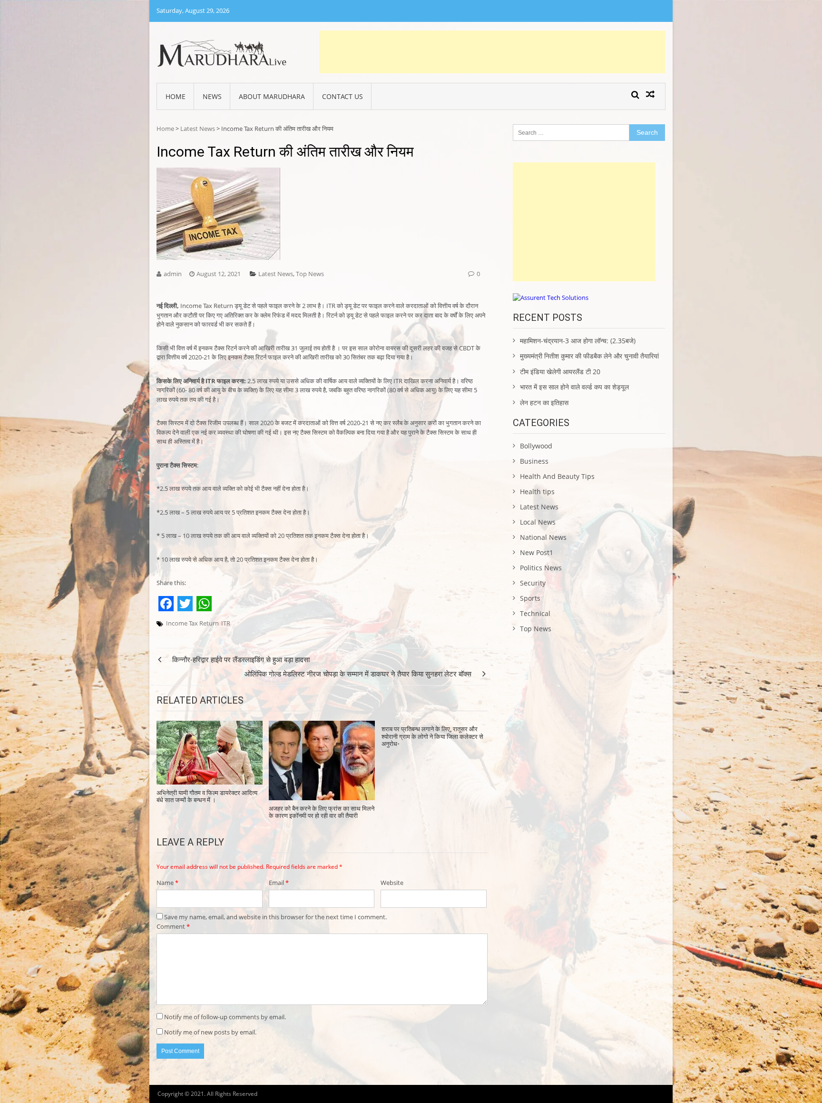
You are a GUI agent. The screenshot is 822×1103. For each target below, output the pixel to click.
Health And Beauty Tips (557, 476)
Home (176, 96)
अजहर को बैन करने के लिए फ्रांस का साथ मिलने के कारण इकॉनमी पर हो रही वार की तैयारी (321, 812)
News (212, 96)
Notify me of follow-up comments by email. (225, 1017)
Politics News (541, 567)
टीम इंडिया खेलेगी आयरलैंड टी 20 (560, 371)
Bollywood (536, 445)
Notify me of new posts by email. (210, 1032)
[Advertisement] (492, 51)
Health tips (537, 491)
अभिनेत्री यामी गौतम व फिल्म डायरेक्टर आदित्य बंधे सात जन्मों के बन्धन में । (207, 796)
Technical (535, 613)
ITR (225, 623)
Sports (530, 598)
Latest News (197, 128)
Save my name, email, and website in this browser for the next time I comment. (275, 917)
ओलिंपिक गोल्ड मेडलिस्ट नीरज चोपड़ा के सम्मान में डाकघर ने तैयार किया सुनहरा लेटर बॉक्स (358, 673)
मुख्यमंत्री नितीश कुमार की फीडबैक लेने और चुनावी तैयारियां (589, 355)
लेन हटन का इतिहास (544, 402)
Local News (538, 522)
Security (533, 582)
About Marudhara (272, 96)
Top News (310, 273)
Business (534, 461)
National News (543, 537)
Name (167, 882)
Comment (173, 926)
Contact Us (342, 96)
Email (279, 882)
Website (392, 882)
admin (173, 273)
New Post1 (536, 552)
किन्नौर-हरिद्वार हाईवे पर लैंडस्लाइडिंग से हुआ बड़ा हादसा (241, 659)
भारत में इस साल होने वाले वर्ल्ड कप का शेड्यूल (574, 386)
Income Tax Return (192, 623)
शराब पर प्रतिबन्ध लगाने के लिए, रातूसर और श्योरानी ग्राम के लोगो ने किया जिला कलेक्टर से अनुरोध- (432, 736)
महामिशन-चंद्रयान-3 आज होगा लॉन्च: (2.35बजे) (578, 340)
